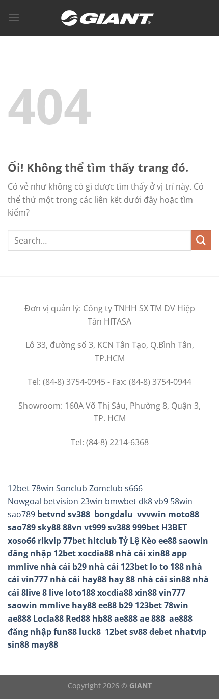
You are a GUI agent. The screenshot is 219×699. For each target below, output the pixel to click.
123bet (148, 605)
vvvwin (151, 514)
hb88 (102, 618)
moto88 (183, 514)
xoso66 (22, 540)
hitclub (102, 540)
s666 (134, 488)
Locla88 (48, 618)
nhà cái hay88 (78, 579)
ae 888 (152, 618)
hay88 (84, 605)
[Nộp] (201, 240)
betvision (60, 501)
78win (43, 488)
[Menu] (14, 17)
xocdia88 (96, 553)
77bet (74, 540)
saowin (193, 540)
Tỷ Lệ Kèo (137, 540)
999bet (145, 527)
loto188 (80, 592)
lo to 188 (167, 566)
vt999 (95, 527)
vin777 (172, 592)
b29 (126, 605)
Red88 (78, 618)
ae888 (19, 618)
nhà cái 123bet (118, 566)
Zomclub (106, 488)
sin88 (18, 644)
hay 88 (121, 579)
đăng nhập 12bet (42, 553)
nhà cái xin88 (143, 553)
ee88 (167, 540)
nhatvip (190, 631)
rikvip (49, 540)
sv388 (79, 514)
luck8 (90, 631)
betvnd (51, 514)
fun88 (65, 631)
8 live (52, 592)
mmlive (54, 605)
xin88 (146, 592)
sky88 (49, 527)
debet (160, 631)
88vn (72, 527)
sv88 (138, 631)
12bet (19, 488)
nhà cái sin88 (163, 579)
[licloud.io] (109, 18)
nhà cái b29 (63, 566)
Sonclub (71, 488)
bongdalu (113, 514)
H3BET (174, 527)
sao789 (22, 527)
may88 (44, 644)
